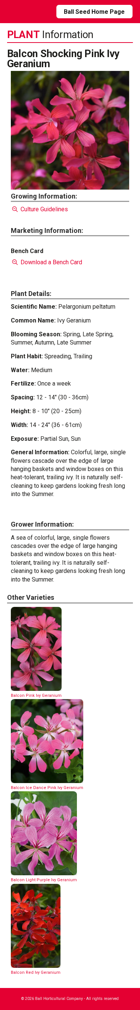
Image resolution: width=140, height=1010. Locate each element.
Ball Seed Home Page (94, 11)
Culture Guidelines (43, 209)
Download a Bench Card (50, 262)
